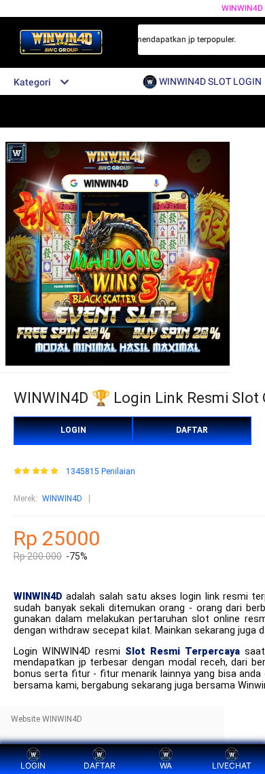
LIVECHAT (231, 765)
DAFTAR (192, 430)
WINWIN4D (62, 498)
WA (166, 765)
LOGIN (73, 430)
